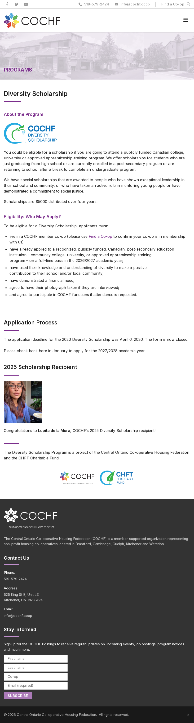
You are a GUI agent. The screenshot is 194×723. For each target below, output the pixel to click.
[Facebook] (7, 4)
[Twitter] (16, 4)
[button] (185, 20)
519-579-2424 (96, 4)
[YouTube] (26, 4)
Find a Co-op (172, 4)
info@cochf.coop (135, 4)
